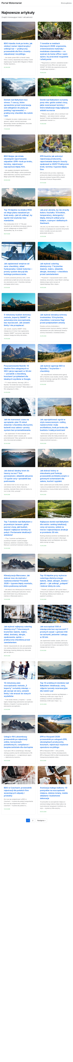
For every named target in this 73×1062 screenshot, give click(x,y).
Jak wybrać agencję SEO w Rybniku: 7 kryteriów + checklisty (52, 368)
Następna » (41, 820)
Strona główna (66, 3)
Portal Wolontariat (12, 3)
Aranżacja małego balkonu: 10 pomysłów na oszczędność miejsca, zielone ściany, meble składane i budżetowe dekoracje (54, 793)
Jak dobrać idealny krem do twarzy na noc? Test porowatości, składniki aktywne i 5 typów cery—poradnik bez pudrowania (18, 476)
